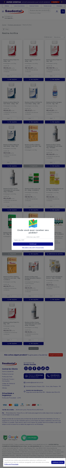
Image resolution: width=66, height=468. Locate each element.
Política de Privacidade (11, 464)
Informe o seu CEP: (33, 237)
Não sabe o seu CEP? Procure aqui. (33, 247)
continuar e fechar (57, 462)
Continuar (33, 244)
